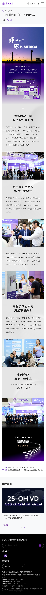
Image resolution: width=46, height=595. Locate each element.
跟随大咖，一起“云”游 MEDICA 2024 (18, 467)
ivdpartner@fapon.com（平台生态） (14, 583)
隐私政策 (5, 586)
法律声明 (12, 586)
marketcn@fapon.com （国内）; (13, 579)
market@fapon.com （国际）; (12, 581)
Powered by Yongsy (16, 591)
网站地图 (20, 586)
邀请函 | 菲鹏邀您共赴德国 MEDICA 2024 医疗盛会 (22, 470)
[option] (23, 508)
